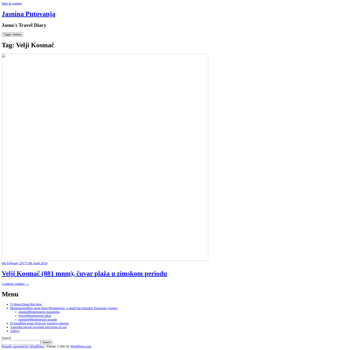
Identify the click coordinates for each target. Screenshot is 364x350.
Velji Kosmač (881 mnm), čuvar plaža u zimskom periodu (84, 273)
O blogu (26, 304)
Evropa (39, 323)
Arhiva (14, 331)
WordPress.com (80, 346)
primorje (38, 319)
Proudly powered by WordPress (23, 346)
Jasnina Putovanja (28, 14)
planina (39, 312)
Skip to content (12, 3)
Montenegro (64, 308)
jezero (35, 315)
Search (6, 338)
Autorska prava (38, 327)
